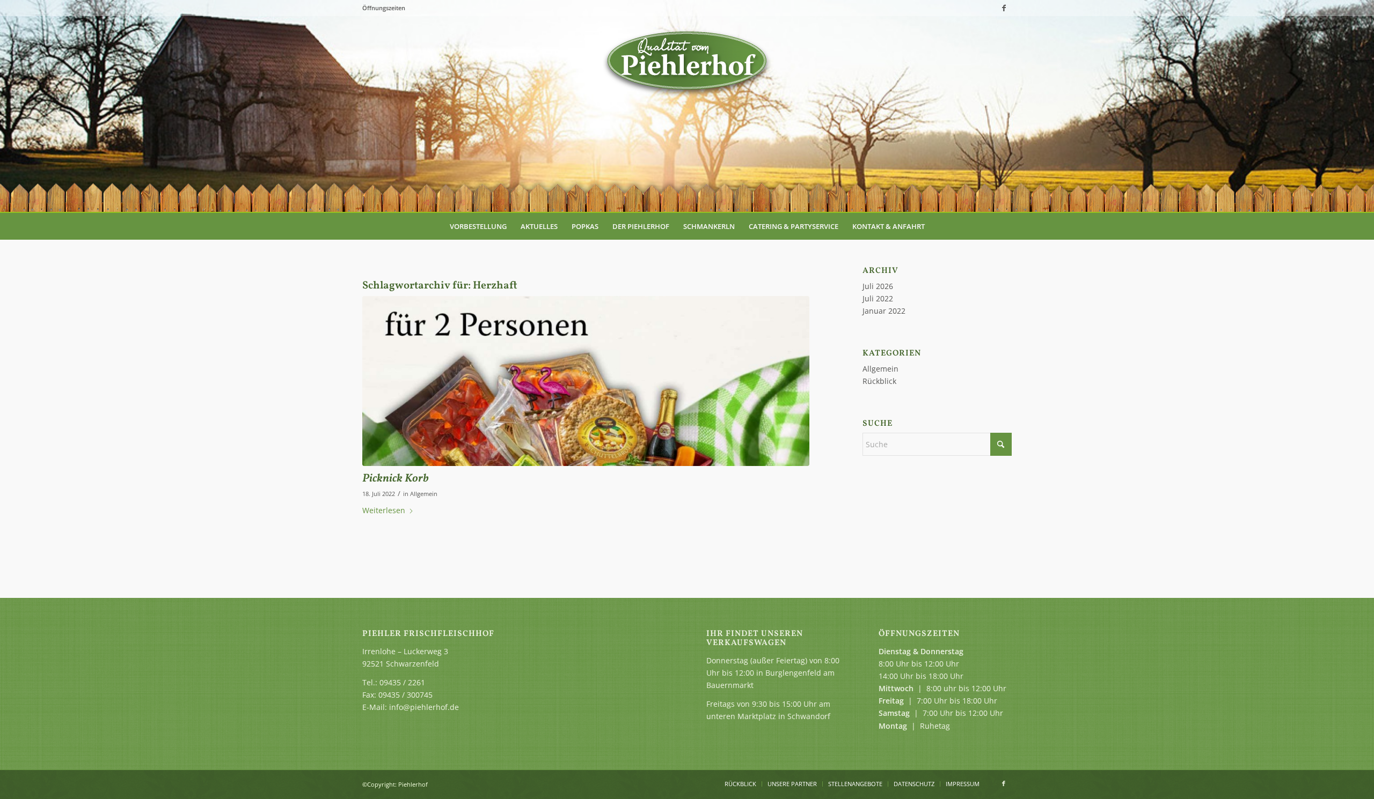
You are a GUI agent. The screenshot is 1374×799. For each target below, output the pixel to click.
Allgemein (423, 494)
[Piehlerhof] (687, 62)
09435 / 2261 (402, 682)
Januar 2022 (884, 311)
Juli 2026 (878, 286)
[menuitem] (478, 226)
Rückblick (879, 381)
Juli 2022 (878, 298)
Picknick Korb (395, 478)
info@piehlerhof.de (424, 707)
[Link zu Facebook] (1004, 8)
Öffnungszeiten (383, 8)
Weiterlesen (383, 510)
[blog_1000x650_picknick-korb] (585, 381)
